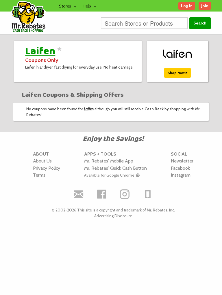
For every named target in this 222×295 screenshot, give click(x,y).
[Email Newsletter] (78, 194)
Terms (39, 175)
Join (204, 5)
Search (199, 23)
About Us (42, 161)
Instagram (180, 175)
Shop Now (177, 73)
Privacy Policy (46, 168)
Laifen (40, 51)
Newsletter (182, 161)
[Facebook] (102, 194)
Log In (187, 5)
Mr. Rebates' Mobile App (108, 161)
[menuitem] (66, 6)
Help (87, 6)
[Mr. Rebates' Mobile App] (148, 194)
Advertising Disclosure (113, 215)
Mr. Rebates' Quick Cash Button (115, 168)
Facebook (180, 168)
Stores (65, 6)
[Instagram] (125, 194)
